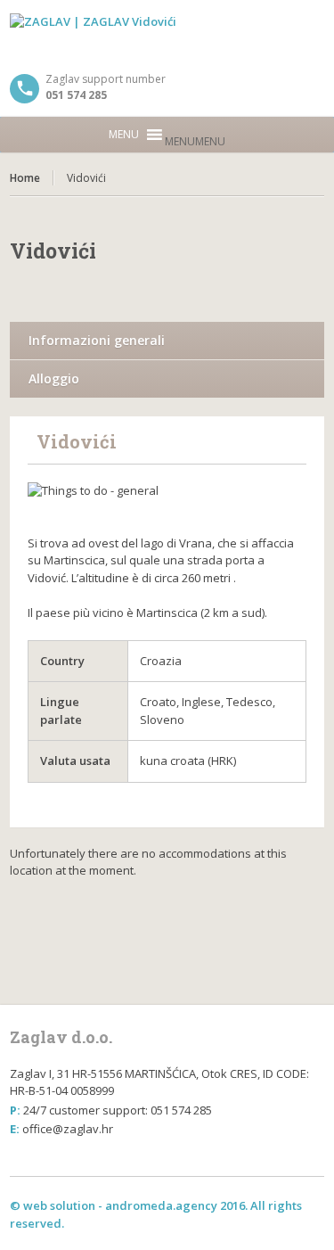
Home (25, 177)
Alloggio (54, 378)
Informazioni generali (97, 340)
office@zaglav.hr (67, 1129)
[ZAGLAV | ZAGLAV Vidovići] (167, 35)
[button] (195, 141)
